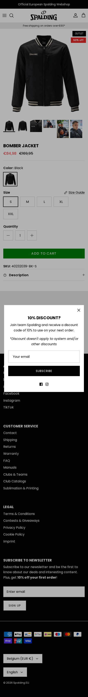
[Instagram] (47, 384)
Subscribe (44, 371)
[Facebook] (41, 384)
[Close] (78, 310)
